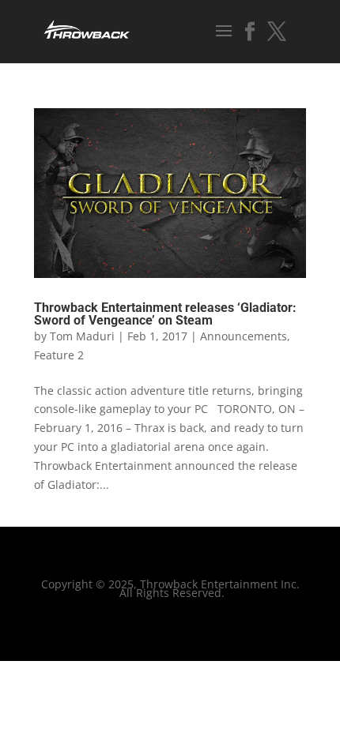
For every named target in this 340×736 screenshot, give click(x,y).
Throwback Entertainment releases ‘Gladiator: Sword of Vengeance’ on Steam (165, 314)
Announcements (243, 336)
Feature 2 (59, 354)
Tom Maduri (82, 336)
